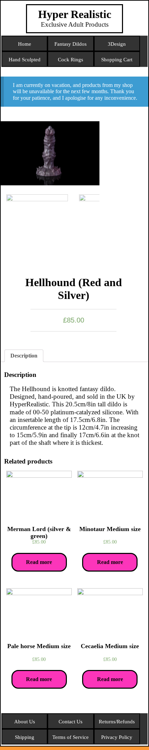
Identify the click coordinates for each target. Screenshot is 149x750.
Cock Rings (70, 59)
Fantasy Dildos (70, 44)
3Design (117, 44)
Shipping (24, 737)
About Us (24, 721)
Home (24, 44)
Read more (39, 562)
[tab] (24, 356)
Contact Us (70, 721)
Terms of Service (70, 737)
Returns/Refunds (117, 721)
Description (23, 356)
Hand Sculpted (25, 59)
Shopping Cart (116, 59)
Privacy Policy (116, 737)
